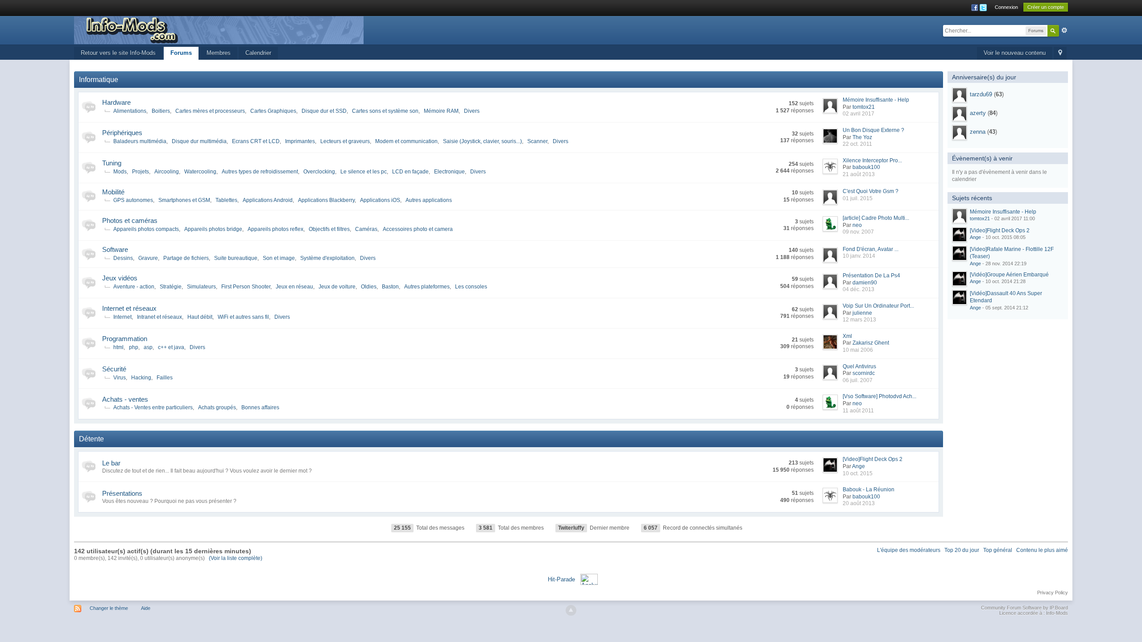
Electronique (449, 172)
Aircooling (166, 172)
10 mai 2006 (858, 350)
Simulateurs (201, 287)
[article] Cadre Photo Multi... (876, 218)
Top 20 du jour (961, 550)
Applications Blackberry (326, 200)
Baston (390, 287)
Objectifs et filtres (329, 229)
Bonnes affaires (260, 407)
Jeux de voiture (337, 287)
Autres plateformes (427, 287)
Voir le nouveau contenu (1015, 52)
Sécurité (114, 369)
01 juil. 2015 (858, 198)
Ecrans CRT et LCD (256, 141)
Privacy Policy (1052, 592)
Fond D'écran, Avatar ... (870, 249)
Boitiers (161, 111)
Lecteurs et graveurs (345, 141)
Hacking (141, 377)
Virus (119, 377)
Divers (472, 111)
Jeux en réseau (294, 287)
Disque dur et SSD (324, 111)
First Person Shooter (245, 287)
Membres (219, 52)
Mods (120, 172)
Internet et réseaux (129, 308)
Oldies (369, 287)
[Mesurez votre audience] (589, 578)
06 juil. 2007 (858, 380)
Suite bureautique (235, 258)
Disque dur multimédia (199, 141)
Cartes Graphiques (273, 111)
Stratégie (171, 287)
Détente (91, 439)
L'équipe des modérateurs (908, 550)
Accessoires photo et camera (418, 229)
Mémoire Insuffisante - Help (876, 100)
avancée (1064, 30)
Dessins (123, 258)
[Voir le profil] (959, 95)
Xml (847, 336)
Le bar (111, 463)
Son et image (279, 258)
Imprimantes (300, 141)
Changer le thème (109, 608)
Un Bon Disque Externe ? (873, 130)
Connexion (1006, 7)
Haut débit (199, 317)
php (133, 347)
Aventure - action (133, 287)
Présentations (122, 493)
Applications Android (268, 200)
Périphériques (122, 132)
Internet (122, 317)
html (118, 347)
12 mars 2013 (859, 320)
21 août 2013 (859, 174)
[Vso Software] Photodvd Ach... (879, 396)
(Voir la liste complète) (235, 558)
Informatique (98, 79)
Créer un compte (1045, 7)
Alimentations (129, 111)
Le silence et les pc (363, 172)
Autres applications (428, 200)
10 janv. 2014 (859, 256)
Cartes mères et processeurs (210, 111)
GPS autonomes (133, 200)
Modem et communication (406, 141)
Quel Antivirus (859, 366)
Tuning (111, 163)
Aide (145, 608)
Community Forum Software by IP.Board (1024, 607)
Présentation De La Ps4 (871, 275)
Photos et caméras (129, 220)
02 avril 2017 (858, 114)
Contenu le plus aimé (1042, 550)
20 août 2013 (859, 503)
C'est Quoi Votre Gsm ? (870, 191)
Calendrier (258, 52)
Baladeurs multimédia (139, 141)
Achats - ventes (125, 399)
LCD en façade (410, 172)
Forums (181, 52)
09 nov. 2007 (858, 232)
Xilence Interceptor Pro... (872, 160)
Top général (997, 550)
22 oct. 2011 (857, 144)
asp (148, 347)
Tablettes (226, 200)
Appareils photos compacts (146, 229)
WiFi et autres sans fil (243, 317)
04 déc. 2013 (858, 289)
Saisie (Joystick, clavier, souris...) (482, 141)
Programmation (124, 338)
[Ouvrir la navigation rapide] (1060, 53)
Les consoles (471, 287)
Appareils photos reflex (275, 229)
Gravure (148, 258)
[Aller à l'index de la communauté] (219, 29)
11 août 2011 (858, 410)
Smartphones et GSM (184, 200)
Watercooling (200, 172)
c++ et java (171, 347)
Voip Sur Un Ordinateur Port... (878, 306)
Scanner (537, 141)
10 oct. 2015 (858, 473)
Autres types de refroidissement (260, 172)
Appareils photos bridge (213, 229)
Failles (165, 377)
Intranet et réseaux (159, 317)
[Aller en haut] (571, 610)
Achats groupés (217, 407)
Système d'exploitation (327, 258)
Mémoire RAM (441, 111)
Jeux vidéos (119, 278)
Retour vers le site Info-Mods (118, 52)
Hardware (116, 102)
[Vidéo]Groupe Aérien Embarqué (1009, 275)
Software (115, 249)
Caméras (366, 229)
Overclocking (319, 172)
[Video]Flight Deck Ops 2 (872, 459)
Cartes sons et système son (385, 111)
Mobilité (113, 192)
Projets (140, 172)
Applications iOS (380, 200)
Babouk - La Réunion (868, 489)
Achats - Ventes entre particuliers (153, 407)
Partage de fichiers (186, 258)
